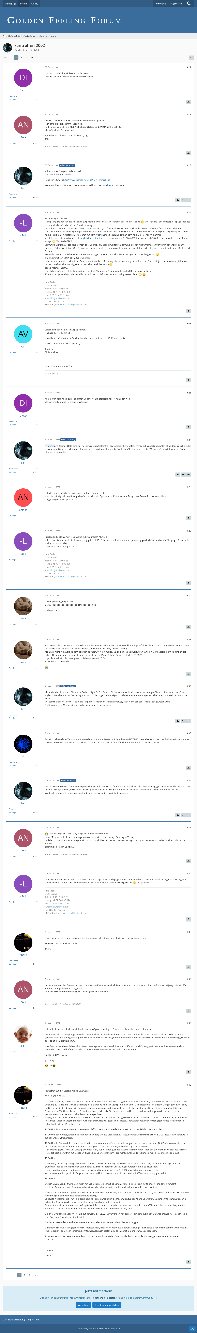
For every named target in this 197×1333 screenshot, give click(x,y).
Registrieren (176, 3)
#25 (189, 323)
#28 (189, 486)
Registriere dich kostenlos (105, 1297)
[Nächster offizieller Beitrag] (188, 200)
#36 (189, 873)
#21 (189, 67)
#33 (189, 733)
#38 (189, 979)
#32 (189, 686)
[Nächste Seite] (31, 57)
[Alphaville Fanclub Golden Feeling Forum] (98, 20)
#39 (189, 1023)
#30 (189, 595)
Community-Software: (98, 1328)
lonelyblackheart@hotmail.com (93, 238)
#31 (189, 639)
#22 (189, 114)
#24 (189, 212)
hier (109, 185)
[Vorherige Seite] (5, 57)
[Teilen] (191, 58)
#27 (189, 439)
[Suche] (189, 3)
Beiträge (12, 99)
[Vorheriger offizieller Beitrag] (183, 200)
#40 (189, 1084)
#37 (189, 931)
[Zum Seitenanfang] (192, 1329)
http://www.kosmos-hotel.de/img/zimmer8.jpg (86, 179)
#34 (189, 780)
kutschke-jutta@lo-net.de (57, 298)
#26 (189, 392)
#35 (189, 827)
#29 (189, 530)
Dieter (50, 445)
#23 (189, 165)
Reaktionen (13, 96)
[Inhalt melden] (188, 102)
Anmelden (161, 3)
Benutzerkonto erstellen (107, 1304)
